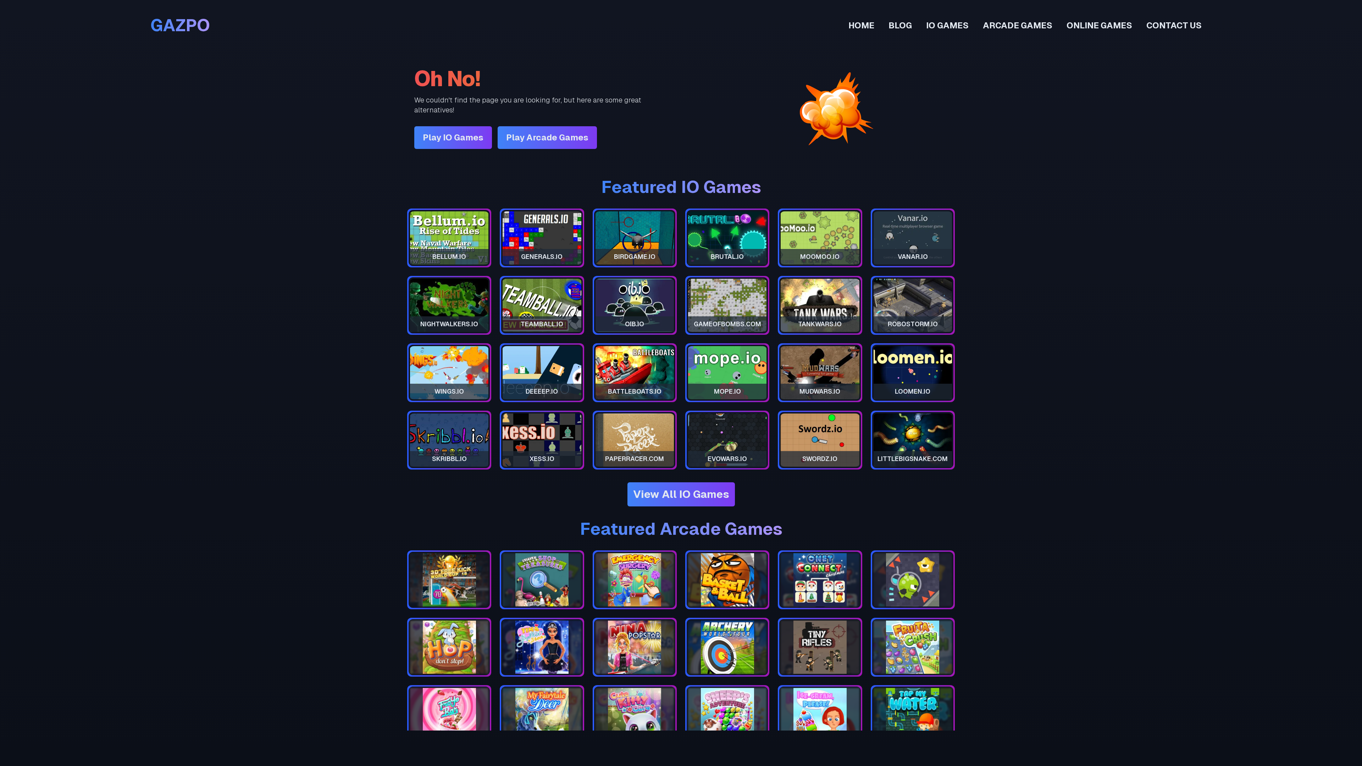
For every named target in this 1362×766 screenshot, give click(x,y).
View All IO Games (681, 494)
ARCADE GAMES (1017, 25)
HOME (861, 25)
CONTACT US (1174, 25)
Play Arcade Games (547, 137)
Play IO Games (453, 137)
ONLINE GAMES (1099, 25)
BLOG (900, 25)
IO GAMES (947, 25)
